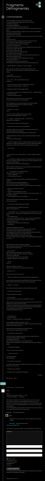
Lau (16, 378)
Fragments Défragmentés (17, 6)
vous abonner (9, 463)
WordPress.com (15, 478)
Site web (8, 454)
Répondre (10, 412)
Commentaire (9, 431)
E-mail (8, 450)
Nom (8, 445)
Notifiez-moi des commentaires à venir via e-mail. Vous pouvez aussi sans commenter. (11, 462)
